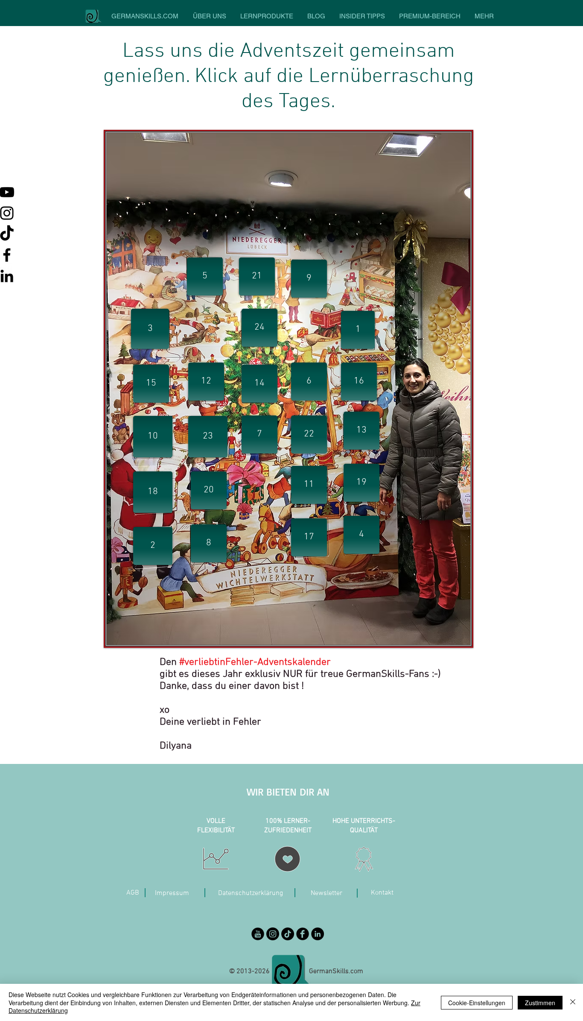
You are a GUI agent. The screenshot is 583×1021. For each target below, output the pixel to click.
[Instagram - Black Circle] (272, 933)
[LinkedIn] (317, 933)
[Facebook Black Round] (302, 933)
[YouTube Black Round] (257, 933)
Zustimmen (540, 1002)
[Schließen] (573, 1002)
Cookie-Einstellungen (476, 1002)
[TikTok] (287, 933)
